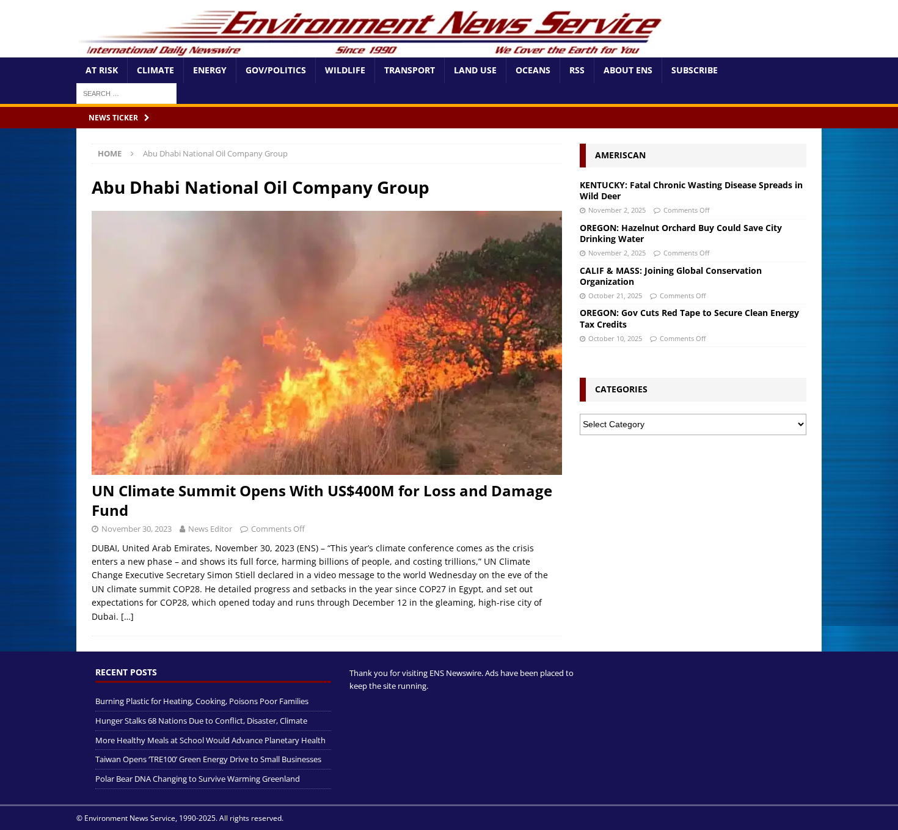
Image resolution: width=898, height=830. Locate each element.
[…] (127, 616)
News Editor (210, 528)
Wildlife (345, 70)
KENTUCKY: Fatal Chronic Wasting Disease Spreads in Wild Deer (691, 190)
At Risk (102, 70)
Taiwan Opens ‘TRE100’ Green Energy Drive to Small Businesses (208, 759)
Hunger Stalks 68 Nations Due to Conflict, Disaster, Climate (201, 720)
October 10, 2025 (615, 338)
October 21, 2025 (615, 295)
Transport (409, 70)
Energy (210, 70)
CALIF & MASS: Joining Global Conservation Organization (671, 276)
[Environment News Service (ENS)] (372, 50)
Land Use (475, 70)
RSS (577, 70)
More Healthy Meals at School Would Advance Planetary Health (210, 740)
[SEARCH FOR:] (126, 92)
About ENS (628, 70)
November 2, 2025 (617, 210)
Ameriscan (620, 155)
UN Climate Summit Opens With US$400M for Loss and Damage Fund (322, 500)
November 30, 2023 (136, 528)
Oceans (533, 70)
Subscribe (694, 70)
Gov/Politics (276, 70)
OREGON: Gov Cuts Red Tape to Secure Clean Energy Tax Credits (689, 318)
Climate (155, 70)
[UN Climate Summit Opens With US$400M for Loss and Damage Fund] (327, 343)
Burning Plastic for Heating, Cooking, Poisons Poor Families (201, 701)
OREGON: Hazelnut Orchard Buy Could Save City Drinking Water (681, 233)
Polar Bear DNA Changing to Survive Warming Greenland (197, 778)
